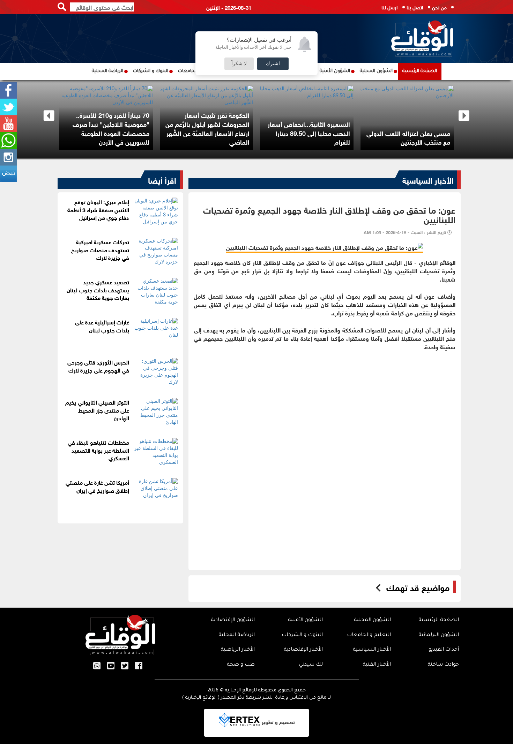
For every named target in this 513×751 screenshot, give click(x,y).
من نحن (439, 6)
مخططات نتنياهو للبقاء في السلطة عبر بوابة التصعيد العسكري (98, 449)
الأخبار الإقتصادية (303, 650)
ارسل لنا (389, 6)
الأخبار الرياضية (238, 650)
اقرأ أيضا (162, 179)
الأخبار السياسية (428, 179)
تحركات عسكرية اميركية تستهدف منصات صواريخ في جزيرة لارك (100, 249)
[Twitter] (8, 107)
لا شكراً (239, 63)
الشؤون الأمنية (335, 71)
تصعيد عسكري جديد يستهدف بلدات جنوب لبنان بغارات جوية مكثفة (98, 289)
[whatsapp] (8, 140)
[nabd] (8, 174)
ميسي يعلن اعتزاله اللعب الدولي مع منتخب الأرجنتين (408, 137)
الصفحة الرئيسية (419, 71)
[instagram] (8, 157)
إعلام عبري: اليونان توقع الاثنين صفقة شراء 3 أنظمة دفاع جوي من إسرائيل (98, 209)
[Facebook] (8, 90)
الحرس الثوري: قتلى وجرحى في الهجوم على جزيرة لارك (98, 365)
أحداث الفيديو (444, 650)
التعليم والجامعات (369, 635)
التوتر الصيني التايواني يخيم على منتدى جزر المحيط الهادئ (97, 409)
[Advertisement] (324, 408)
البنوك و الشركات (150, 71)
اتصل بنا (415, 6)
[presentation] (49, 116)
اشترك (273, 63)
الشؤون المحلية (376, 71)
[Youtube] (8, 123)
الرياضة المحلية (107, 71)
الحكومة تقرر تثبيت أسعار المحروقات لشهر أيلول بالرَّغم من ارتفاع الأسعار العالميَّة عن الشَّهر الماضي (207, 128)
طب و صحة (241, 665)
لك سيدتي (311, 665)
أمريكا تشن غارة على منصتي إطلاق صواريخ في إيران (97, 486)
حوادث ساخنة (443, 665)
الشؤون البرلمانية (438, 635)
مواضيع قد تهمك (417, 587)
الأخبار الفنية (377, 665)
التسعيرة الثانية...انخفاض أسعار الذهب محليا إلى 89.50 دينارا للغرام (309, 132)
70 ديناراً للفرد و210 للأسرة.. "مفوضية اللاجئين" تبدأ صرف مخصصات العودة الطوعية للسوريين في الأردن (111, 128)
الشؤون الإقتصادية (233, 620)
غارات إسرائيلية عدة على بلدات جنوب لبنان (102, 325)
